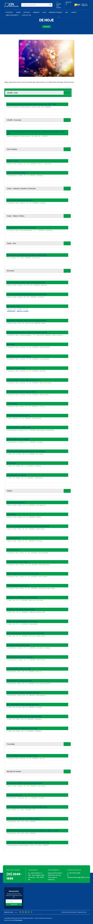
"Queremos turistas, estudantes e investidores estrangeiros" (24, 818)
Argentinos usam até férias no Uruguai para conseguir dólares (24, 783)
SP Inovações (18, 920)
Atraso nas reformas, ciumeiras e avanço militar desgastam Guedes (26, 282)
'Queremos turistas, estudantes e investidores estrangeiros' (23, 692)
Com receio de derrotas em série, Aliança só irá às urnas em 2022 (25, 633)
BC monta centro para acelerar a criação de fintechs (21, 392)
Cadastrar (14, 904)
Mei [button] (66, 12)
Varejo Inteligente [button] (12, 15)
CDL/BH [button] (73, 12)
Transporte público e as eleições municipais (19, 680)
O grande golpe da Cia (13, 538)
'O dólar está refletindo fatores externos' (18, 415)
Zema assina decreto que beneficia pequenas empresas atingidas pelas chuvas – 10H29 (31, 104)
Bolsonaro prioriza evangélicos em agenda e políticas (22, 597)
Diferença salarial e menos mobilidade (18, 439)
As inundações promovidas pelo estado (18, 645)
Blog (44, 12)
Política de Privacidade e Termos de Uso (74, 912)
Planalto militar (11, 514)
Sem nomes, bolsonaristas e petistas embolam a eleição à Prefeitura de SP (28, 526)
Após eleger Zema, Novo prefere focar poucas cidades (22, 728)
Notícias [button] (26, 12)
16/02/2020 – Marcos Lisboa (17, 311)
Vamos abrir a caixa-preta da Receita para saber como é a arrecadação (26, 294)
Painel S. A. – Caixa (12, 161)
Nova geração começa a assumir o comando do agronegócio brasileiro (27, 332)
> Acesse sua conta (58, 4)
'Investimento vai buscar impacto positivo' (19, 356)
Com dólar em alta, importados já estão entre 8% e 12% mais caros (26, 451)
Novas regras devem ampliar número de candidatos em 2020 (24, 716)
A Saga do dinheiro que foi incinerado (18, 585)
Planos (18, 12)
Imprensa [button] (36, 12)
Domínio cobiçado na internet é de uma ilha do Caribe (22, 755)
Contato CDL (26, 15)
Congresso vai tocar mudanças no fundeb (19, 669)
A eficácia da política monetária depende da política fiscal (23, 380)
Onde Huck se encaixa (13, 550)
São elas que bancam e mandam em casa (18, 427)
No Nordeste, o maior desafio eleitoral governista (21, 609)
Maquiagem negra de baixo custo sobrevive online (21, 227)
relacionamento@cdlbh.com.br (78, 877)
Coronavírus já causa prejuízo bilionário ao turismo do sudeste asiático (27, 807)
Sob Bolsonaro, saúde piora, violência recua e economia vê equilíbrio (26, 320)
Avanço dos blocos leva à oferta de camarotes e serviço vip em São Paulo (28, 842)
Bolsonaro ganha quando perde (16, 502)
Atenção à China (11, 463)
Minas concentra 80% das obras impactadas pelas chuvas (23, 704)
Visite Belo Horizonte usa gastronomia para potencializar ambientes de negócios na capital (32, 830)
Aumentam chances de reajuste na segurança (20, 657)
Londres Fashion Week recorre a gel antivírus (20, 200)
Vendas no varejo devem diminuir (16, 173)
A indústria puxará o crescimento (16, 475)
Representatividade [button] (55, 12)
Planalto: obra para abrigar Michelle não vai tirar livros (22, 621)
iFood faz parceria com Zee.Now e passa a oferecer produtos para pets (27, 255)
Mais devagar (10, 344)
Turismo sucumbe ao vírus (14, 795)
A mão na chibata (12, 403)
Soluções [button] (9, 12)
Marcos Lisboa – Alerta (13, 306)
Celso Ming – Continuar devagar (16, 368)
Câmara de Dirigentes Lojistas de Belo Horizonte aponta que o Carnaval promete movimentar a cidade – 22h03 (36, 132)
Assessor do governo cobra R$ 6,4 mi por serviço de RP (23, 573)
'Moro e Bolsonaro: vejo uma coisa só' (18, 562)
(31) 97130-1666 (74, 873)
